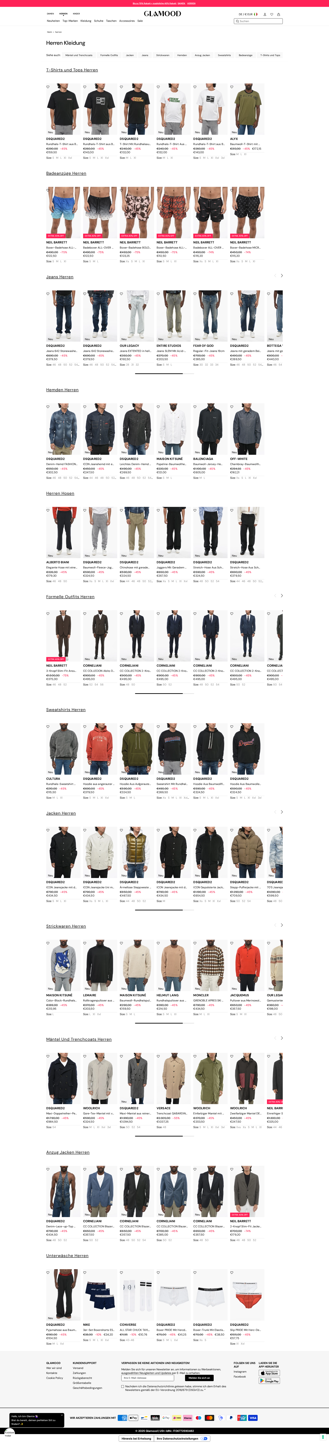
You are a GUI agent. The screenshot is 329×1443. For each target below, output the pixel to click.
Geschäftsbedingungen (87, 1388)
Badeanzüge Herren (66, 173)
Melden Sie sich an (199, 1377)
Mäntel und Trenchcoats (78, 55)
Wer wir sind (54, 1368)
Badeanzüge (245, 55)
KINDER (76, 13)
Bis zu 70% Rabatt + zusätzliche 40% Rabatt (155, 3)
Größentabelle (82, 1383)
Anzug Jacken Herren (68, 1152)
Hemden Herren (62, 389)
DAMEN (182, 3)
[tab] (50, 14)
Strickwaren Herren (66, 926)
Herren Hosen (60, 493)
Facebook (240, 1376)
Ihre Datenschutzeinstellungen (177, 1438)
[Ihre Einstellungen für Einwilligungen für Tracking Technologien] (323, 1437)
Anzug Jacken (202, 55)
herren (58, 32)
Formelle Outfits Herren (70, 596)
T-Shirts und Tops (270, 55)
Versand (78, 1368)
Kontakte (51, 1373)
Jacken (130, 55)
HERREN (191, 3)
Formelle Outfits (109, 55)
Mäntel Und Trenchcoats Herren (79, 1039)
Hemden (182, 55)
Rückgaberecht (82, 1378)
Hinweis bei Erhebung (136, 1438)
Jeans (145, 55)
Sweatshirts (224, 55)
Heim (49, 32)
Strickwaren (162, 55)
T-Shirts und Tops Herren (72, 70)
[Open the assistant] (9, 1433)
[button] (281, 275)
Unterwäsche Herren (67, 1255)
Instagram (240, 1371)
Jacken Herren (61, 813)
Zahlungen (79, 1373)
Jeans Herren (60, 276)
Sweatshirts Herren (66, 709)
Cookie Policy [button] (54, 1378)
